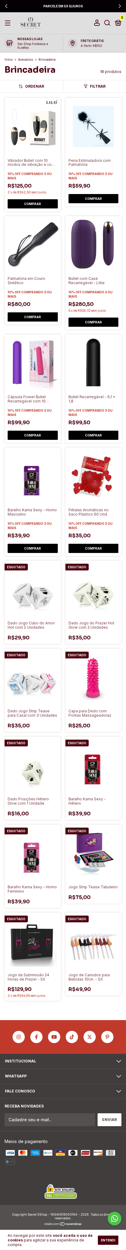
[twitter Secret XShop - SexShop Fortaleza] (89, 1037)
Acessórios (25, 59)
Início (9, 59)
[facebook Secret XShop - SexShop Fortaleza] (36, 1037)
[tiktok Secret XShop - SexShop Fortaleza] (72, 1037)
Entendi (108, 1240)
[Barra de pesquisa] (107, 23)
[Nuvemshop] (63, 1224)
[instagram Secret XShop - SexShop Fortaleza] (19, 1037)
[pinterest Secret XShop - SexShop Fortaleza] (107, 1037)
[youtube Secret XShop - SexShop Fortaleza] (54, 1037)
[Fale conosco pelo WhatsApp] (114, 1218)
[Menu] (9, 23)
